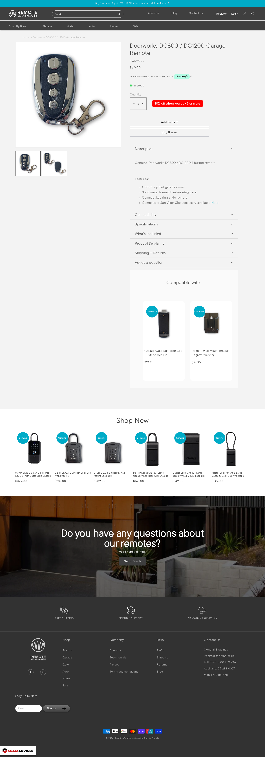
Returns (162, 664)
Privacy (114, 664)
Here (215, 203)
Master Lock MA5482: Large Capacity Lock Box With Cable (228, 474)
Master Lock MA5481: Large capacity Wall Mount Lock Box (189, 474)
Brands (67, 650)
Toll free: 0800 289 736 (220, 662)
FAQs (160, 650)
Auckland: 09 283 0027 (219, 668)
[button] (253, 13)
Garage (67, 657)
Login (234, 13)
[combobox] (87, 14)
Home (27, 37)
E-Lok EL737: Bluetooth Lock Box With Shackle (73, 474)
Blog (160, 671)
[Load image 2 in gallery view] (54, 163)
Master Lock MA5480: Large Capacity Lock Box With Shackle (150, 474)
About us (116, 650)
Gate (66, 664)
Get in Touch (132, 561)
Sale (65, 685)
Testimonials (118, 657)
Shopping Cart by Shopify (146, 738)
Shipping (163, 657)
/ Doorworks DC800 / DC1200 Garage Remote (58, 37)
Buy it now (169, 132)
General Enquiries (216, 649)
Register (221, 13)
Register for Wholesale (219, 656)
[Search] (119, 14)
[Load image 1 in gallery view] (27, 163)
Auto (66, 671)
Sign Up (51, 708)
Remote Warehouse (124, 738)
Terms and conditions (124, 671)
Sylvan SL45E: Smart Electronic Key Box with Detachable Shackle (33, 474)
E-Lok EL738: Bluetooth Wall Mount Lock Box (109, 474)
